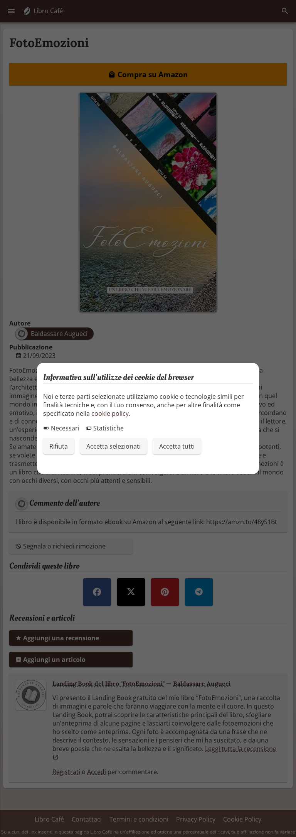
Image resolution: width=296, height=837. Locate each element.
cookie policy (110, 413)
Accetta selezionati (113, 446)
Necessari (64, 428)
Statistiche (108, 428)
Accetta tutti (177, 446)
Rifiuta (58, 446)
